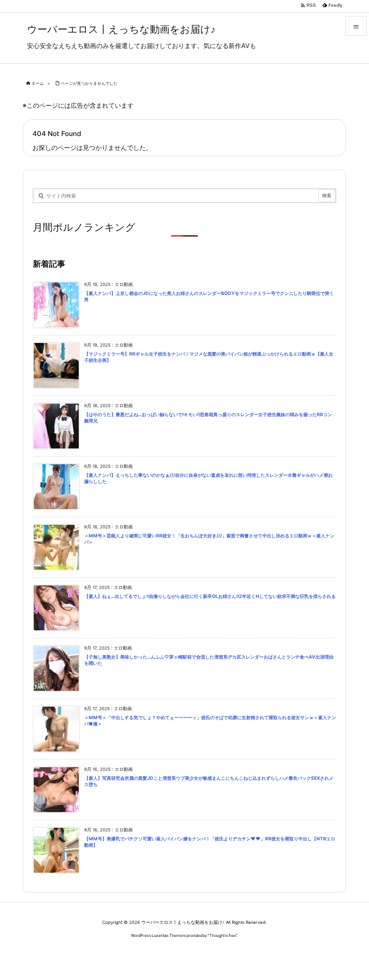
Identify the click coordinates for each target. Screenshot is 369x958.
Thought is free (222, 935)
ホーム (38, 83)
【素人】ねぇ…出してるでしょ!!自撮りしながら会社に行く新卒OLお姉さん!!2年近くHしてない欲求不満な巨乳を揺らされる (210, 596)
